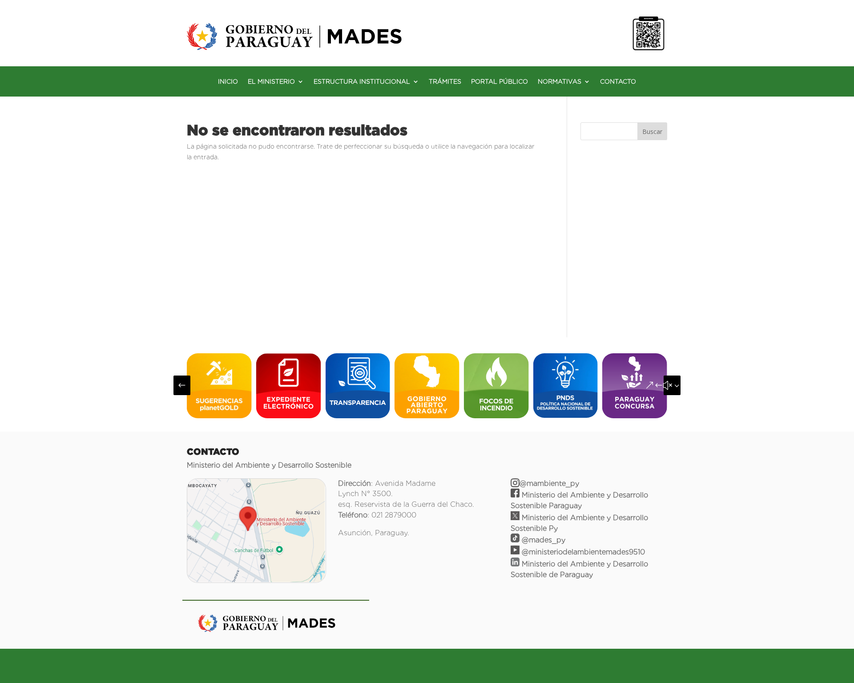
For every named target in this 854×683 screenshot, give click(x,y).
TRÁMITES (445, 81)
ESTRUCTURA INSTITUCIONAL (362, 81)
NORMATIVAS (559, 81)
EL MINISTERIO (271, 81)
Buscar (652, 131)
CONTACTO (618, 81)
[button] (181, 385)
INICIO (228, 81)
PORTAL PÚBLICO (499, 81)
